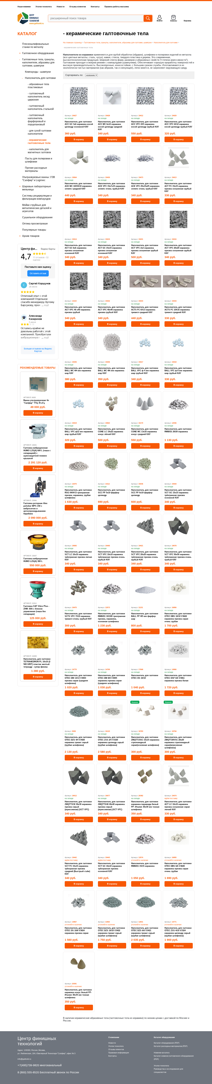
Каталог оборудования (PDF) (166, 1043)
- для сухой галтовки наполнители (39, 132)
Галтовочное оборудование (38, 53)
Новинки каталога (161, 1053)
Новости (60, 7)
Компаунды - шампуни (38, 71)
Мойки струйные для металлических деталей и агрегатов (36, 208)
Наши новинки (24, 7)
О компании (113, 1037)
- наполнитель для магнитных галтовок (39, 151)
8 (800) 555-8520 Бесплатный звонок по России (48, 1072)
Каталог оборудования (164, 1037)
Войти (159, 21)
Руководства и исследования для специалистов (168, 1070)
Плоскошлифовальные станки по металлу (35, 45)
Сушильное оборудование (37, 217)
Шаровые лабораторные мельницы (36, 188)
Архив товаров (30, 236)
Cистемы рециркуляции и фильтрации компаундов (37, 197)
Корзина (187, 21)
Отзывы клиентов (77, 7)
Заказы (173, 21)
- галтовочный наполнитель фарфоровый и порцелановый (36, 120)
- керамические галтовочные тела (39, 141)
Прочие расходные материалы (36, 169)
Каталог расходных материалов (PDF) (170, 1046)
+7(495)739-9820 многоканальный (40, 1065)
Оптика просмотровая (35, 223)
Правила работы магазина (116, 7)
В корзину (79, 139)
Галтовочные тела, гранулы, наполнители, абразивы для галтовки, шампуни (38, 62)
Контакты (95, 7)
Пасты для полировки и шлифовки (38, 160)
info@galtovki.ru (24, 1059)
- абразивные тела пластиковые (38, 86)
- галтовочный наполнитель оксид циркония (39, 96)
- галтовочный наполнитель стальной (41, 107)
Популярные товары (34, 229)
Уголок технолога (44, 7)
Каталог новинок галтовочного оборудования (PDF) (174, 1057)
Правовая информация (118, 1053)
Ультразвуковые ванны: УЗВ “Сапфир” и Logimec (38, 179)
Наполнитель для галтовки (40, 78)
